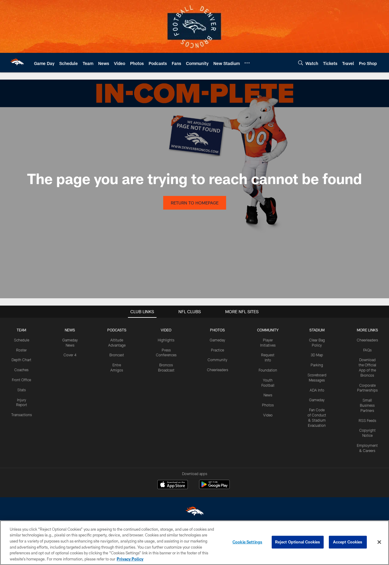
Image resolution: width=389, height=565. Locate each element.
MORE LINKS (367, 330)
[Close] (379, 542)
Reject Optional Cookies (297, 541)
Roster (21, 350)
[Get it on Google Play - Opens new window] (214, 487)
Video (268, 415)
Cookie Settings (247, 541)
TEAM (21, 330)
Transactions (21, 415)
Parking (317, 365)
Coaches (21, 370)
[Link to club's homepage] (17, 62)
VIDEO (166, 330)
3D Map (317, 355)
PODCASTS (116, 330)
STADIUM (317, 330)
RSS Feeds (367, 420)
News (267, 395)
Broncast (116, 355)
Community (217, 360)
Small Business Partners (367, 405)
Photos (268, 405)
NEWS (70, 330)
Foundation (268, 370)
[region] (194, 542)
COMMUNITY (268, 330)
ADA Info (317, 390)
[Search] (300, 63)
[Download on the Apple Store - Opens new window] (172, 485)
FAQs (367, 350)
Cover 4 (70, 355)
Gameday (217, 340)
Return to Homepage (195, 202)
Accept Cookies (348, 541)
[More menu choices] (247, 62)
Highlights (166, 340)
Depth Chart (21, 360)
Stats (21, 390)
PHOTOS (217, 330)
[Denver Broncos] (194, 512)
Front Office (21, 380)
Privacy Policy (130, 558)
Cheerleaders (217, 370)
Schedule (21, 340)
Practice (217, 350)
